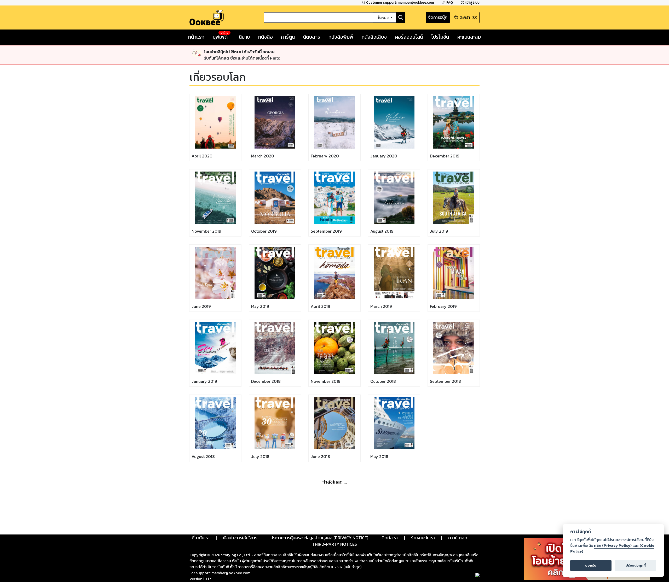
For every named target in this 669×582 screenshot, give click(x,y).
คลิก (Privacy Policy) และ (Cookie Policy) (612, 548)
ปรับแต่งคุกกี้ (636, 565)
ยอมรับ (590, 565)
